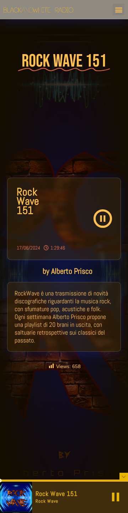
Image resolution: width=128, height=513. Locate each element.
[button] (118, 9)
